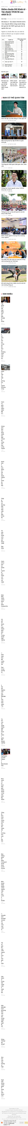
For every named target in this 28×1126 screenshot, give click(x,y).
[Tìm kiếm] (25, 2)
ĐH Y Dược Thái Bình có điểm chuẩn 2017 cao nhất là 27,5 (22, 84)
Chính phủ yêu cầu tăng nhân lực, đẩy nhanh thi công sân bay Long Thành (3, 437)
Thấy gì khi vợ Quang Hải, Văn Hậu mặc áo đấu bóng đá (3, 508)
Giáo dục (4, 6)
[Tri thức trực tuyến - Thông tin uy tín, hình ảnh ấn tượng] (17, 2)
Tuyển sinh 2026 (15, 6)
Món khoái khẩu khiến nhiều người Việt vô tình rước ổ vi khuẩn (3, 891)
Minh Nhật (3, 18)
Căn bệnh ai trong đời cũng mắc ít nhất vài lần (2, 984)
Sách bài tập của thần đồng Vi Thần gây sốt (13, 118)
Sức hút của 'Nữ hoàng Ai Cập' (3, 1062)
